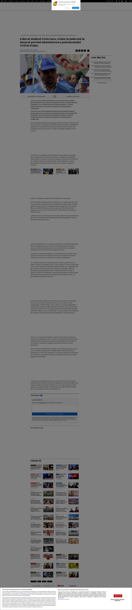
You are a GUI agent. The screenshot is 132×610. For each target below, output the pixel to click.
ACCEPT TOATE (117, 595)
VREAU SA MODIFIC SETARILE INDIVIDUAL (117, 600)
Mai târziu (67, 8)
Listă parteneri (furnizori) (63, 599)
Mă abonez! (75, 8)
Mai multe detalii (26, 595)
